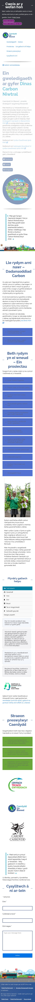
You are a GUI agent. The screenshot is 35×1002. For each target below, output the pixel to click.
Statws (20, 42)
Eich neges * (7, 926)
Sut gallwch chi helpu (23, 46)
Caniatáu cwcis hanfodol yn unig (12, 23)
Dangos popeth (9, 615)
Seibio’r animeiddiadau (12, 65)
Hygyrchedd (27, 999)
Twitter (7, 164)
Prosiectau (10, 46)
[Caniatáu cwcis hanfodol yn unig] (33, 14)
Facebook (8, 159)
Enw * (5, 902)
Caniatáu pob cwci (8, 21)
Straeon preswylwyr (14, 51)
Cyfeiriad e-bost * (9, 914)
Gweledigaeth (11, 42)
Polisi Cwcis (16, 17)
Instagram (8, 170)
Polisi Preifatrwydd (16, 999)
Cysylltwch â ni (12, 56)
